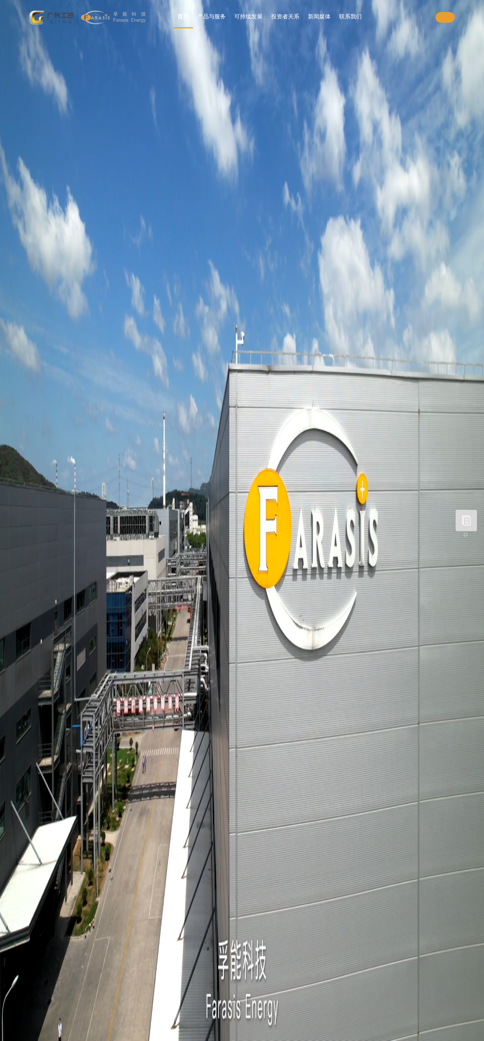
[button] (465, 534)
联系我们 (350, 16)
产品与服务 (211, 16)
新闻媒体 (319, 16)
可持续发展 (248, 16)
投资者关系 (285, 16)
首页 (183, 16)
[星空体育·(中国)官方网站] (87, 18)
